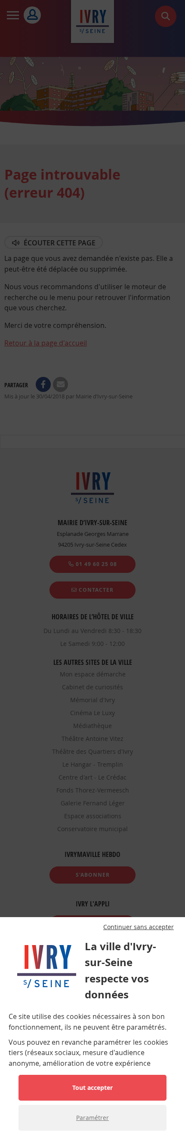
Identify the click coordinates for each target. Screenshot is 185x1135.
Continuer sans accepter (138, 927)
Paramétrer (92, 1118)
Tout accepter (92, 1087)
